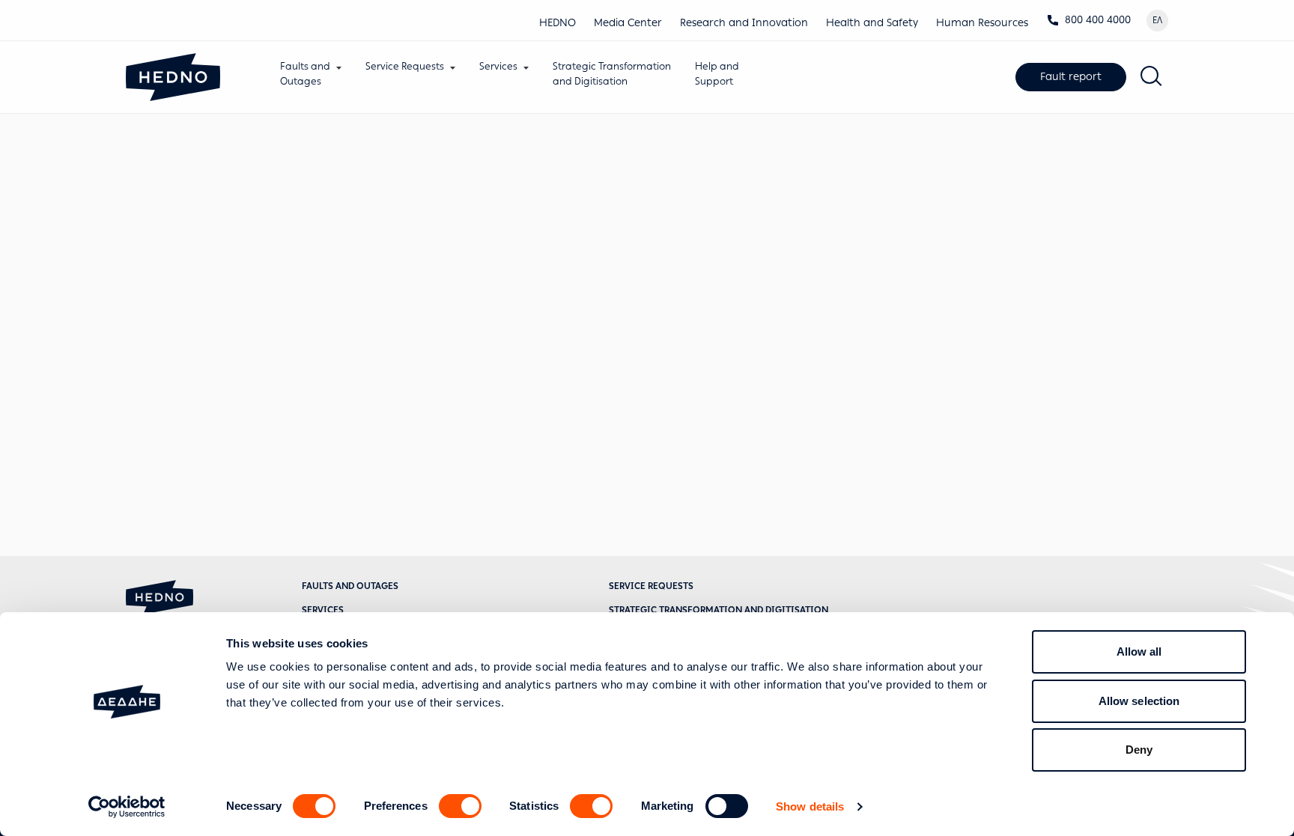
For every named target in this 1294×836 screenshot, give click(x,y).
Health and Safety (872, 22)
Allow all (1139, 651)
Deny (1139, 749)
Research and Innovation (744, 22)
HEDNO (557, 22)
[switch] (460, 806)
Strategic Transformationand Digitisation (612, 74)
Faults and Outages (350, 586)
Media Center (628, 22)
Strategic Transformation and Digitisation (718, 610)
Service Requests (404, 66)
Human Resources (982, 22)
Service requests (651, 586)
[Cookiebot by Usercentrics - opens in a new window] (126, 807)
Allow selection (1139, 701)
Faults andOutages (305, 74)
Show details (810, 806)
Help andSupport (717, 74)
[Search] (1151, 77)
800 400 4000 (1098, 19)
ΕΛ (1157, 20)
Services (498, 66)
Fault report (1071, 76)
